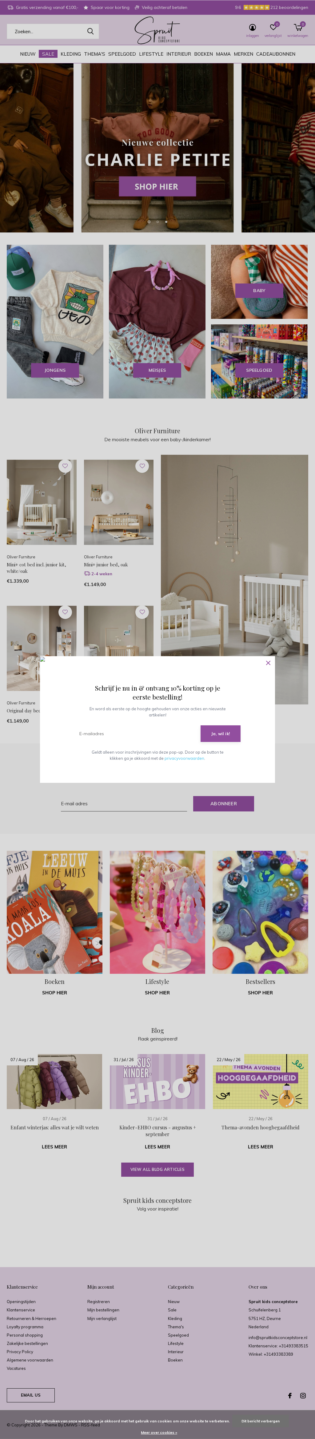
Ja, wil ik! (220, 733)
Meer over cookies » (159, 1432)
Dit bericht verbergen (260, 1421)
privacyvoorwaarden (184, 758)
